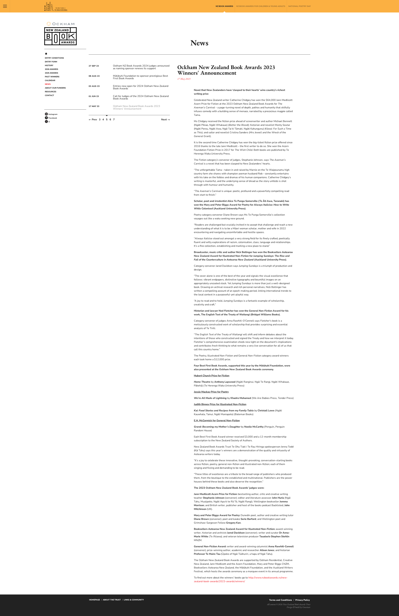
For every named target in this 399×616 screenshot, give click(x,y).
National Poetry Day (299, 6)
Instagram (53, 114)
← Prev (93, 119)
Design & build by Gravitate (298, 607)
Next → (165, 119)
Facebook (52, 118)
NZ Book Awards (224, 6)
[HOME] (46, 54)
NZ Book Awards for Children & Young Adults (260, 6)
